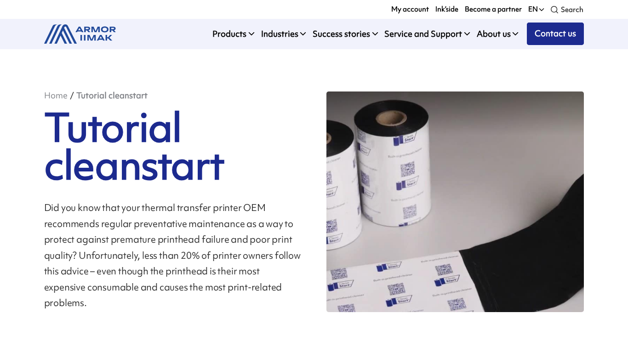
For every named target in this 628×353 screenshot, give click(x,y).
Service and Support (423, 34)
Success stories (341, 34)
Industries (279, 34)
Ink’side (446, 9)
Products (229, 34)
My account (410, 9)
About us (494, 34)
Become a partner (493, 9)
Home (56, 95)
